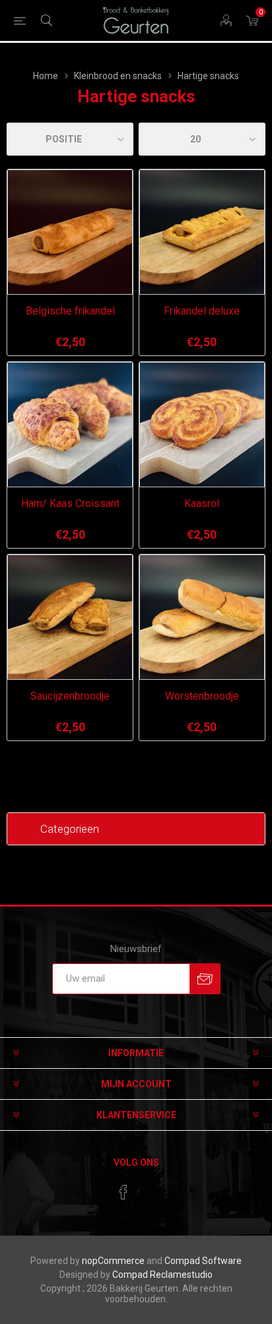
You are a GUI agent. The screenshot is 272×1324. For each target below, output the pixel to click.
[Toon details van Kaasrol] (202, 425)
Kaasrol (201, 503)
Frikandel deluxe (202, 311)
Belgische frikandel (70, 311)
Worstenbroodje (202, 696)
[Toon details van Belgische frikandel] (70, 232)
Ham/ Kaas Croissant (70, 503)
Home (45, 76)
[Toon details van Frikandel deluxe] (202, 232)
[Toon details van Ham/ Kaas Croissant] (70, 425)
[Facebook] (123, 1192)
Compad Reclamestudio (162, 1274)
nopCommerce (113, 1260)
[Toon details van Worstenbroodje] (202, 617)
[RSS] (148, 1188)
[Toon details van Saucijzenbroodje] (70, 617)
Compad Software (203, 1260)
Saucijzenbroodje (70, 696)
